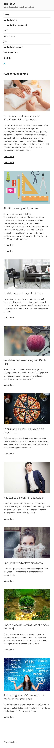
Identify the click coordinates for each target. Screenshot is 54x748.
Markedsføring (10, 20)
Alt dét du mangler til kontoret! (21, 208)
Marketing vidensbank (16, 25)
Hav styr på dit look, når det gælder (24, 497)
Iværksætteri (9, 36)
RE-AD (9, 4)
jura (5, 41)
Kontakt (7, 58)
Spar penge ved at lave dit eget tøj (23, 562)
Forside (7, 14)
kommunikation (10, 52)
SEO (5, 30)
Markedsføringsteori (13, 47)
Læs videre (9, 156)
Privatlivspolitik (10, 742)
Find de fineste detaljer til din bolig (24, 293)
